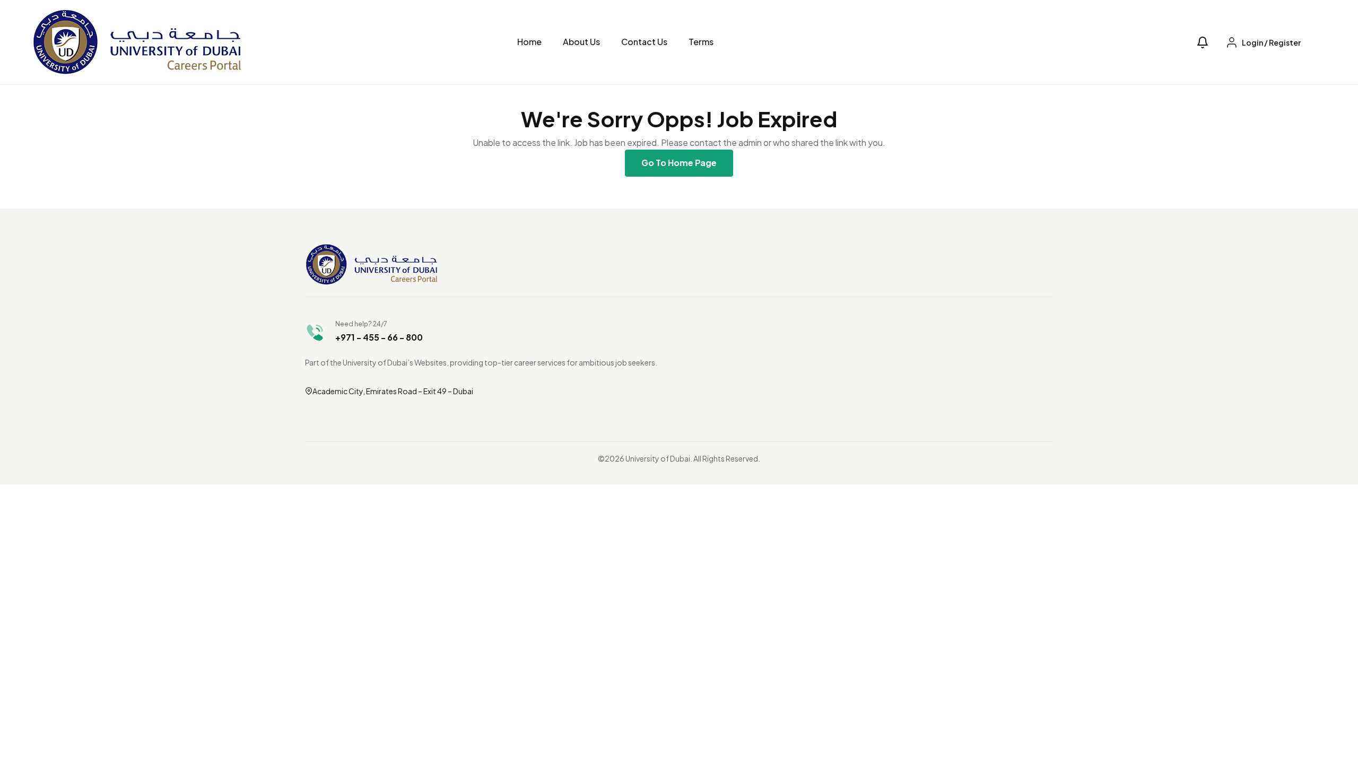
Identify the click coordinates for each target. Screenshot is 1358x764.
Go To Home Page (679, 162)
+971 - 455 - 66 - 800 (379, 337)
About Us (581, 41)
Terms (701, 41)
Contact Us (644, 41)
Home (529, 41)
